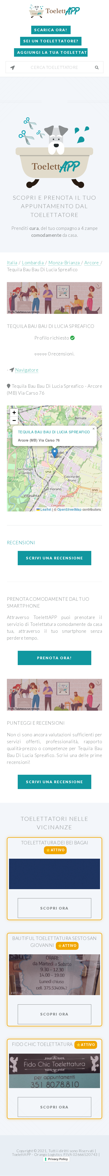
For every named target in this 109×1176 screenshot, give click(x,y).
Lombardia (33, 262)
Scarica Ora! (50, 30)
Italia (12, 262)
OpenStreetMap (69, 509)
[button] (54, 453)
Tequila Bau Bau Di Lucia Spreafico (42, 269)
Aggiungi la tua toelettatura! (52, 52)
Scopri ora (54, 908)
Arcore (92, 262)
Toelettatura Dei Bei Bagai (54, 842)
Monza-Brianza (64, 262)
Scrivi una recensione (54, 558)
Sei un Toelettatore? (51, 41)
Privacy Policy (58, 1159)
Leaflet (45, 509)
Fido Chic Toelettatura (42, 1044)
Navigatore (26, 370)
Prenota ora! (54, 658)
